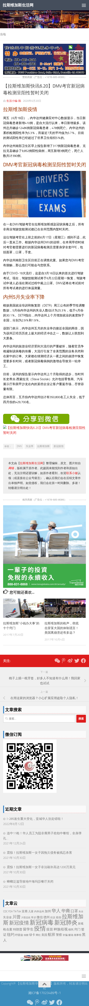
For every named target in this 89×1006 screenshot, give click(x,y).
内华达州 (39, 911)
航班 (51, 935)
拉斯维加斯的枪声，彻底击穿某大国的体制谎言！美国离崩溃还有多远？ (61, 627)
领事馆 (77, 935)
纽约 (10, 934)
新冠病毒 (42, 922)
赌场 (70, 935)
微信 (40, 917)
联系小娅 (72, 473)
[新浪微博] (70, 660)
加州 (48, 911)
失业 (81, 911)
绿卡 (32, 935)
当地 (3, 34)
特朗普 (17, 929)
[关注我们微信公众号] (56, 660)
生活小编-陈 (13, 100)
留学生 (28, 929)
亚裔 (25, 911)
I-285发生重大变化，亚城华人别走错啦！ (35, 819)
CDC (5, 911)
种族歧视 (61, 929)
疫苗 (49, 929)
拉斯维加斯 (43, 446)
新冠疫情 (59, 446)
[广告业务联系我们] (44, 587)
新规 (80, 923)
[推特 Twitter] (76, 660)
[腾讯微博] (63, 660)
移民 (71, 929)
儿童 (31, 911)
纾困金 (19, 934)
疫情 (40, 928)
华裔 (65, 910)
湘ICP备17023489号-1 (44, 993)
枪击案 (7, 929)
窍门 (77, 929)
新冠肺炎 (65, 922)
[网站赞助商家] (44, 74)
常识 (33, 917)
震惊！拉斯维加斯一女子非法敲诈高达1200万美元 (41, 867)
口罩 (74, 911)
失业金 (7, 917)
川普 (16, 917)
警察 (59, 935)
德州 (46, 917)
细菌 (26, 935)
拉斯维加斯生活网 (18, 5)
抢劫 (58, 917)
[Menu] (84, 5)
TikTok (17, 911)
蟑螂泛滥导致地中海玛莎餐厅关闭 (30, 881)
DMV (19, 446)
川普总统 (25, 917)
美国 (44, 935)
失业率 (29, 446)
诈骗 (65, 935)
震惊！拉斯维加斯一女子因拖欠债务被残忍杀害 (39, 853)
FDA (10, 911)
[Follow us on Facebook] (83, 660)
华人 (56, 911)
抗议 (52, 917)
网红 (38, 935)
